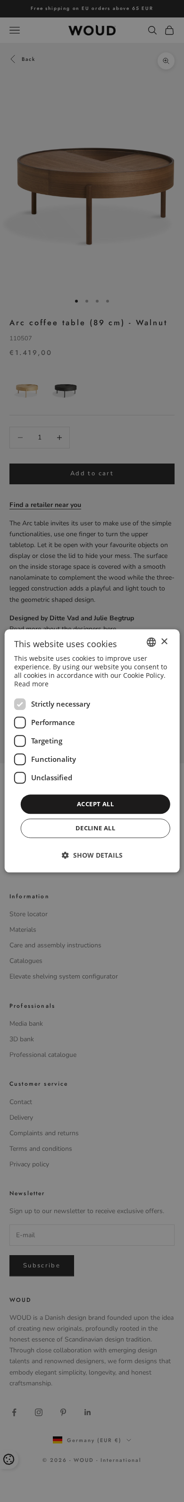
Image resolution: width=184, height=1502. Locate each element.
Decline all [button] (95, 828)
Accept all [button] (95, 804)
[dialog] (92, 750)
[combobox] (151, 642)
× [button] (163, 641)
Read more (31, 683)
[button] (92, 855)
